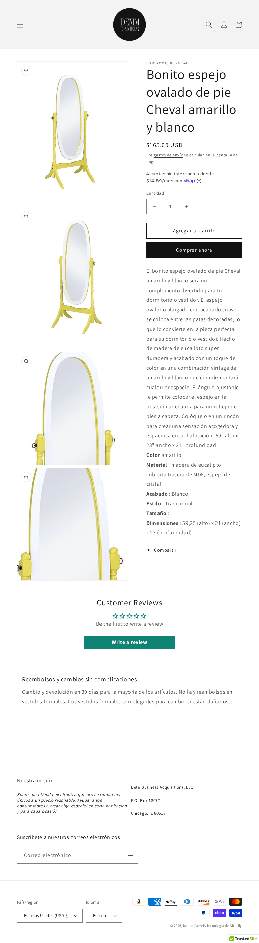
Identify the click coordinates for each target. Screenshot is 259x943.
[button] (20, 24)
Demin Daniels (194, 925)
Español (101, 915)
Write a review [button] (129, 642)
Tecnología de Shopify (224, 925)
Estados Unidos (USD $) (46, 915)
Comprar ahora (194, 250)
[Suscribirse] (130, 856)
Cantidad (155, 193)
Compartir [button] (165, 550)
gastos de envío (168, 154)
